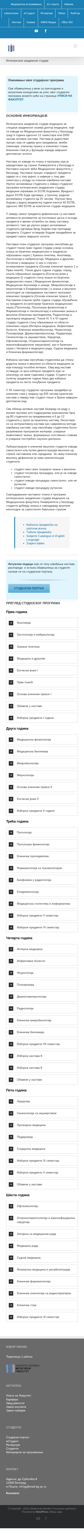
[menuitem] (26, 4)
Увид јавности (15, 1403)
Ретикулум (13, 1444)
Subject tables (35, 543)
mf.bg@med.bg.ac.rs (32, 1486)
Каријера (12, 1399)
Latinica (27, 1356)
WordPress (42, 1511)
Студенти (12, 1448)
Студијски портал (17, 1437)
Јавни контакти (16, 1406)
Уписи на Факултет (18, 1395)
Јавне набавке (15, 1410)
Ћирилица (13, 1356)
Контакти (12, 1493)
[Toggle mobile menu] (76, 46)
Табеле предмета (38, 532)
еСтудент (12, 1441)
